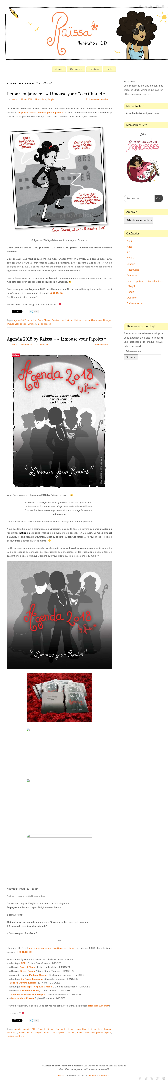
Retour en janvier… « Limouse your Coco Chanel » (56, 94)
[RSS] (151, 7)
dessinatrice (66, 320)
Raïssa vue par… (136, 303)
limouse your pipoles (16, 324)
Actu (129, 241)
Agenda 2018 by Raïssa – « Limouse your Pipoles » (57, 339)
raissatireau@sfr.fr (98, 1005)
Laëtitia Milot (25, 1032)
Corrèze (55, 320)
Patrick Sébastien (85, 1032)
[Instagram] (163, 7)
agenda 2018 (20, 320)
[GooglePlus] (157, 7)
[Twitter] (145, 7)
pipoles (108, 1032)
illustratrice (96, 320)
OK (157, 198)
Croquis (131, 264)
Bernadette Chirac (65, 1029)
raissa (14, 99)
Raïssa (47, 324)
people (99, 1032)
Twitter (109, 69)
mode (40, 324)
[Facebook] (140, 7)
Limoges (107, 320)
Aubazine (31, 320)
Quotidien (132, 297)
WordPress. (104, 1075)
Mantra (92, 1075)
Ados (129, 246)
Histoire (77, 320)
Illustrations (40, 99)
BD (128, 252)
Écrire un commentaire (97, 99)
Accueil (59, 69)
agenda (17, 1029)
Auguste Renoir (45, 1029)
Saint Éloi (19, 1036)
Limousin (32, 324)
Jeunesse (132, 275)
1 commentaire (101, 344)
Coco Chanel (44, 320)
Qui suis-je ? (76, 69)
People (50, 99)
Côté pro (131, 258)
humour (86, 320)
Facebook (94, 69)
